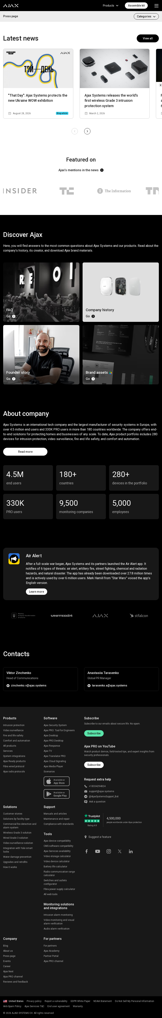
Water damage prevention (17, 856)
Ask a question (97, 801)
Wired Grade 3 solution (15, 837)
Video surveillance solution (18, 843)
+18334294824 (97, 786)
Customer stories (12, 813)
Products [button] (108, 5)
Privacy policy (34, 1001)
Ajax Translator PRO (55, 756)
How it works (10, 867)
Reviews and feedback (15, 981)
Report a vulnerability (56, 1001)
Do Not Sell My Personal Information (134, 1001)
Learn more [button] (36, 591)
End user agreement (58, 1006)
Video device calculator (57, 861)
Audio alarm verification (57, 928)
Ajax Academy (51, 951)
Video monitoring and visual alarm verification (59, 922)
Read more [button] (25, 451)
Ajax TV (48, 751)
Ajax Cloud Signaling (55, 761)
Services (8, 751)
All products (9, 745)
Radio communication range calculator (59, 873)
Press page (10, 16)
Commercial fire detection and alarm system (19, 826)
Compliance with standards (59, 824)
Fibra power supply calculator (59, 889)
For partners (50, 945)
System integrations (14, 756)
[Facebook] (86, 851)
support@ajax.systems (101, 791)
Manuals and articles (55, 813)
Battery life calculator (55, 866)
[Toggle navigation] (156, 5)
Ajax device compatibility (57, 840)
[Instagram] (108, 851)
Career (6, 966)
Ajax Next (8, 971)
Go (8, 316)
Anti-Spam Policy (12, 1006)
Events (7, 961)
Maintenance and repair (57, 818)
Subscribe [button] (94, 764)
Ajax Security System (55, 725)
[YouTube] (97, 851)
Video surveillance (13, 730)
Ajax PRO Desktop (53, 740)
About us (8, 951)
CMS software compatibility (58, 846)
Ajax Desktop (51, 735)
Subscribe (94, 733)
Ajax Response (52, 745)
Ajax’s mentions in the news (78, 170)
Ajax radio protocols (14, 771)
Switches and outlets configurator (55, 882)
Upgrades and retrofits (15, 862)
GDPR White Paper (80, 1001)
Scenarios (49, 771)
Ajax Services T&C (34, 1006)
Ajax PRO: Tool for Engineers (59, 730)
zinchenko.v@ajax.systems (28, 685)
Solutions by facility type (16, 818)
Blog (5, 945)
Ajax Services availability (57, 851)
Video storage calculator (57, 856)
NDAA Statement (102, 1001)
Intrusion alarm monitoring (58, 914)
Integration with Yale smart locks (18, 850)
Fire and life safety (13, 735)
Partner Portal (51, 956)
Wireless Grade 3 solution (17, 832)
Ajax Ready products (14, 761)
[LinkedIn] (130, 851)
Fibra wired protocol (13, 766)
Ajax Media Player (53, 766)
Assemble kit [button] (136, 5)
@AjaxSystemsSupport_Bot (104, 796)
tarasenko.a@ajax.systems (109, 685)
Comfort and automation (16, 740)
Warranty (78, 1006)
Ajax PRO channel (13, 976)
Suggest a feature (100, 836)
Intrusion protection (13, 725)
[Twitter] (119, 851)
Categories (144, 16)
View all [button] (148, 38)
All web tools (50, 894)
